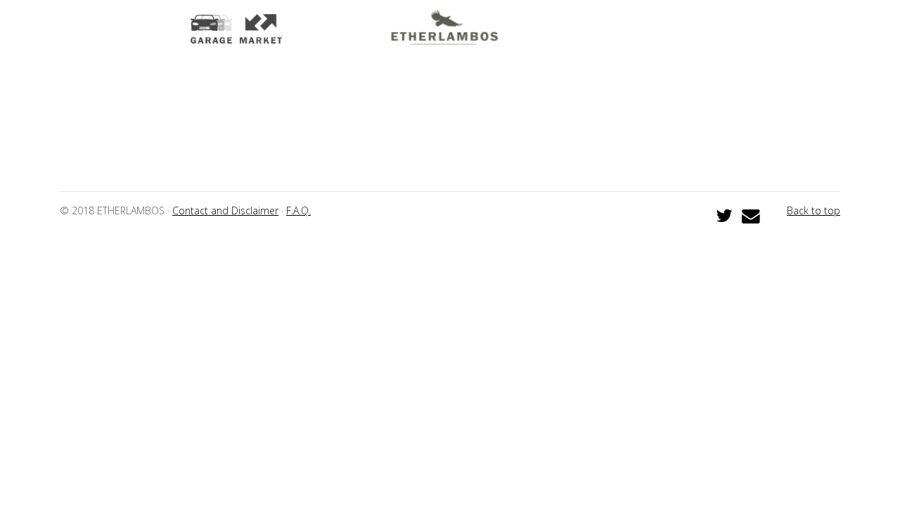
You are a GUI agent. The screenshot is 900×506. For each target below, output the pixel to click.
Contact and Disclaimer (225, 210)
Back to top (813, 210)
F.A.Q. (298, 210)
